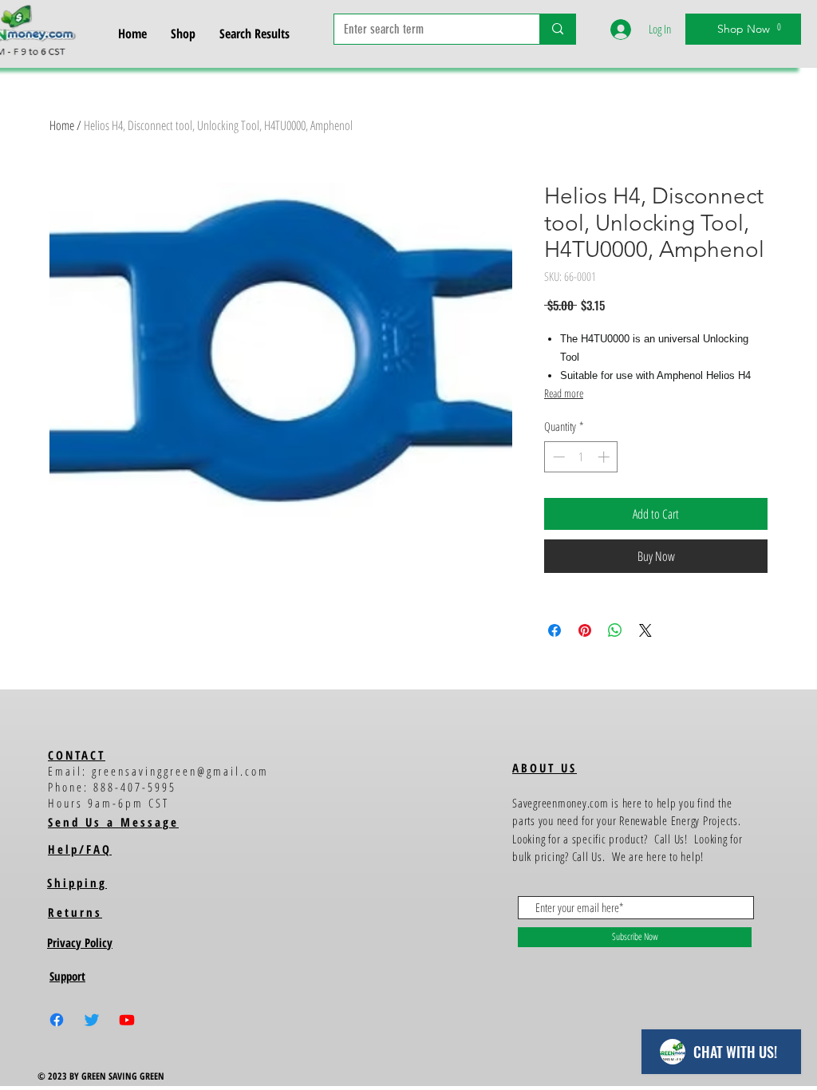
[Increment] (605, 457)
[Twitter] (92, 1020)
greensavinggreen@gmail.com (180, 771)
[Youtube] (127, 1020)
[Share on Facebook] (554, 630)
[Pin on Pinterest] (584, 630)
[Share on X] (645, 630)
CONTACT (76, 755)
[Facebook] (56, 1020)
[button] (763, 27)
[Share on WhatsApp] (615, 630)
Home (61, 125)
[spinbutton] (581, 457)
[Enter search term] (557, 29)
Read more (563, 393)
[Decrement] (557, 457)
